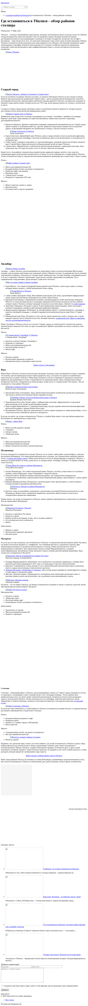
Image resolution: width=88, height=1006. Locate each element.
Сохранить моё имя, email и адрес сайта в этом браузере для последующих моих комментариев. (41, 986)
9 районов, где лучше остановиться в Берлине (61, 869)
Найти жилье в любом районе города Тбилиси (44, 756)
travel (5, 3)
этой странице (79, 304)
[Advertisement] (44, 70)
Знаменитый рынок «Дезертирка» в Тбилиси (23, 570)
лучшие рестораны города (17, 458)
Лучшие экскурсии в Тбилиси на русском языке (62, 955)
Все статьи (10, 1000)
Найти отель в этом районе (44, 365)
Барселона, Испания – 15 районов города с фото (62, 897)
